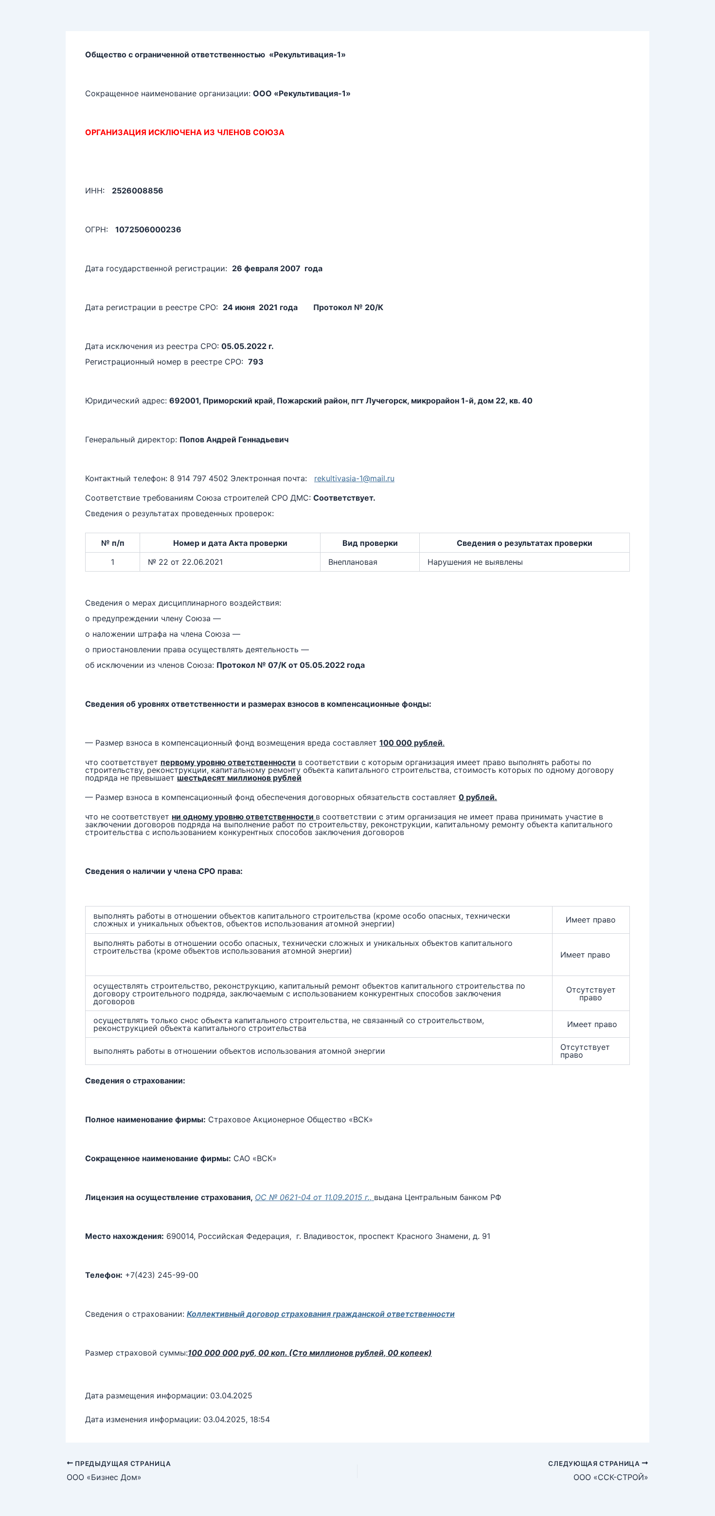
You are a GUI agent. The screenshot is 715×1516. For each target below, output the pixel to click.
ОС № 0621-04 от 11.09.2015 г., (314, 1197)
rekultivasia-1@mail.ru (354, 478)
